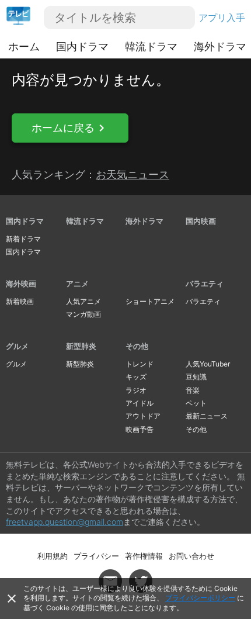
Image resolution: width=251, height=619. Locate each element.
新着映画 (20, 301)
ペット (196, 403)
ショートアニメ (150, 301)
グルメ (17, 346)
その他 (137, 346)
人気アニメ (83, 301)
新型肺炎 (81, 346)
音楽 (193, 390)
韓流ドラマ (151, 46)
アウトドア (143, 415)
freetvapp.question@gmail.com (64, 522)
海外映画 (21, 283)
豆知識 (196, 376)
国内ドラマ (82, 46)
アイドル (140, 403)
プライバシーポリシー (200, 597)
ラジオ (136, 390)
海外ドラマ (220, 46)
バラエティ (205, 283)
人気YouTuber (208, 363)
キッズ (136, 376)
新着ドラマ (23, 238)
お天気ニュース (132, 174)
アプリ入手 (221, 17)
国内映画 (201, 221)
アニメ (77, 283)
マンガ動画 (83, 314)
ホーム (24, 46)
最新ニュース (207, 415)
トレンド (140, 363)
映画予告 (140, 429)
